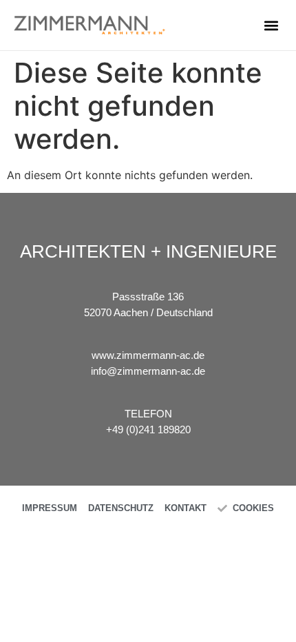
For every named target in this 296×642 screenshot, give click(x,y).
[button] (271, 25)
